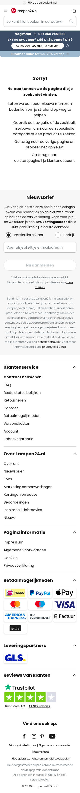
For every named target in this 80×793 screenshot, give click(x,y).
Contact (11, 408)
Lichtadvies (32, 509)
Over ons (11, 463)
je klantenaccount (59, 160)
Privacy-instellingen (22, 745)
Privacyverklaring (19, 565)
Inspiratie (12, 509)
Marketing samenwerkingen (28, 486)
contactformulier (49, 342)
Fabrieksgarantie (18, 438)
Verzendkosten (17, 423)
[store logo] (27, 10)
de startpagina (27, 160)
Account (11, 431)
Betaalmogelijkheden (22, 415)
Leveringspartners (25, 645)
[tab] (40, 403)
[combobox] (40, 21)
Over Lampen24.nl (24, 454)
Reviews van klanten (27, 675)
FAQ (7, 384)
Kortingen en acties (21, 494)
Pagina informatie (24, 532)
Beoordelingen (16, 502)
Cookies (10, 557)
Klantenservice (21, 367)
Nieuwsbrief (14, 471)
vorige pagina (57, 141)
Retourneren (15, 400)
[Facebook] (27, 736)
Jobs (8, 479)
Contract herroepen (23, 377)
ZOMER (37, 46)
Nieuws (10, 517)
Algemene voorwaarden (25, 550)
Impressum (13, 542)
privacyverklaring (54, 347)
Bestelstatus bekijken (22, 392)
